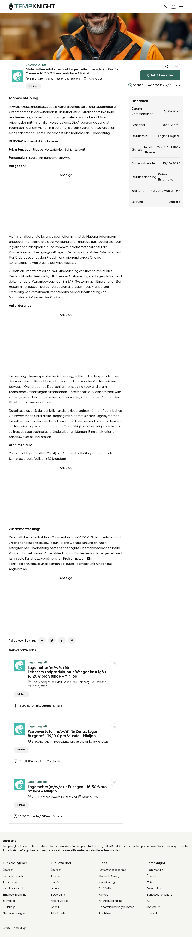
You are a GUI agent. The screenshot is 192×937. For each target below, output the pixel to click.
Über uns (152, 876)
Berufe (55, 882)
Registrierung (155, 869)
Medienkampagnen (14, 913)
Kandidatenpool (13, 888)
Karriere (103, 894)
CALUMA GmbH (36, 64)
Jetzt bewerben (163, 75)
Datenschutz (155, 888)
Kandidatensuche (13, 876)
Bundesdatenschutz (159, 894)
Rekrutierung (107, 882)
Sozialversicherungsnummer (116, 907)
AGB (150, 900)
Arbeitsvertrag (60, 900)
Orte (150, 882)
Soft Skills (105, 888)
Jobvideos (9, 900)
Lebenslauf (57, 888)
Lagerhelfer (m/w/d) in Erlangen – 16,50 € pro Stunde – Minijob (67, 788)
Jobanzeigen (10, 882)
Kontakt (152, 913)
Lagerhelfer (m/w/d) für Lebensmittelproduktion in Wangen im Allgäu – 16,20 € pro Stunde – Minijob (68, 671)
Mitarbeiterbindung (110, 900)
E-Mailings (9, 907)
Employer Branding (14, 894)
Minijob (33, 86)
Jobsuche (57, 876)
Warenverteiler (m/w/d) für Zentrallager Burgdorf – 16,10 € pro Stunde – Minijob (62, 733)
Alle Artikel (105, 913)
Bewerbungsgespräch (112, 869)
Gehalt (55, 907)
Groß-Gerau (170, 125)
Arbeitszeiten (59, 913)
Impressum (153, 907)
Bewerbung (58, 894)
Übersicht (9, 869)
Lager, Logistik (37, 662)
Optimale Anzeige (110, 876)
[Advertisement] (66, 203)
